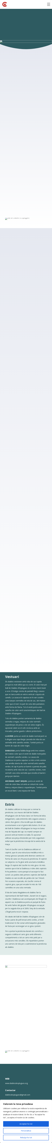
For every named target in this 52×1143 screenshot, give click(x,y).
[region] (26, 1121)
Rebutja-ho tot (26, 1137)
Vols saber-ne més (18, 24)
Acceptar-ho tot (26, 1124)
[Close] (49, 1101)
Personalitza (26, 1130)
